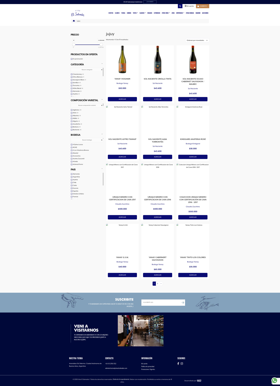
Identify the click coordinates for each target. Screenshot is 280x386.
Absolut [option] (75, 153)
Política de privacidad (147, 366)
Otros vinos (165, 13)
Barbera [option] (76, 127)
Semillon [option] (76, 83)
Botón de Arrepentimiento (121, 379)
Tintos (135, 13)
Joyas (173, 13)
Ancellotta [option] (77, 124)
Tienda (123, 13)
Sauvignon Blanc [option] (79, 80)
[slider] (73, 44)
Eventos (110, 13)
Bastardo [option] (77, 130)
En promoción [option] (78, 59)
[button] (87, 65)
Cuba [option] (75, 185)
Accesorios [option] (76, 156)
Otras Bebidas (190, 13)
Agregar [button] (122, 99)
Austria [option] (76, 94)
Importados (179, 13)
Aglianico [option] (77, 110)
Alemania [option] (77, 91)
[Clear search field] (102, 70)
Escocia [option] (75, 188)
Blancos (142, 13)
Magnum (198, 13)
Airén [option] (75, 113)
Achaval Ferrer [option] (78, 164)
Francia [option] (75, 197)
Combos (129, 13)
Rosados (149, 13)
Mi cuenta (144, 364)
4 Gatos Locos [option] (78, 144)
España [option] (75, 191)
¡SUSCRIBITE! (149, 2)
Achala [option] (75, 161)
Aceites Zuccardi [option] (78, 159)
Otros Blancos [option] (78, 77)
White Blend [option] (78, 88)
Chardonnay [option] (78, 74)
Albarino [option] (76, 116)
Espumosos (157, 13)
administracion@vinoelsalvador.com (116, 368)
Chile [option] (74, 182)
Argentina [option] (76, 177)
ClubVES (117, 13)
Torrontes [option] (77, 85)
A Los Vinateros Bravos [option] (81, 150)
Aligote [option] (76, 121)
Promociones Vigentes (148, 369)
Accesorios (205, 13)
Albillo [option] (76, 118)
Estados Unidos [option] (78, 194)
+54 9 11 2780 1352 (110, 364)
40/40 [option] (75, 147)
